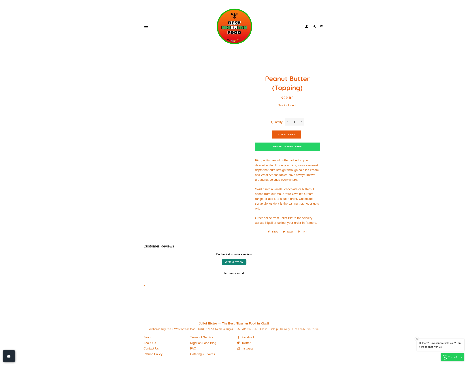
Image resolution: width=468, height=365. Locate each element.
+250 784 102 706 (245, 329)
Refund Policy (153, 354)
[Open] (9, 356)
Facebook (248, 337)
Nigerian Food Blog (203, 343)
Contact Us (151, 348)
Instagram (248, 348)
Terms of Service (201, 337)
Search (148, 337)
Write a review (234, 262)
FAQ (193, 348)
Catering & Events (202, 354)
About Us (150, 343)
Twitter (246, 343)
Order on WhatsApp (287, 146)
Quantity (277, 122)
